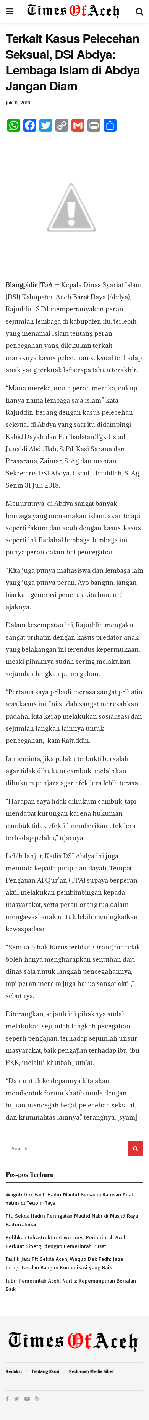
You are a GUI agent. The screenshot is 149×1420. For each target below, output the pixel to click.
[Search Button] (135, 1148)
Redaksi (14, 1371)
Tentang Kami (45, 1371)
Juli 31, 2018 (18, 103)
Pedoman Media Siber (91, 1371)
